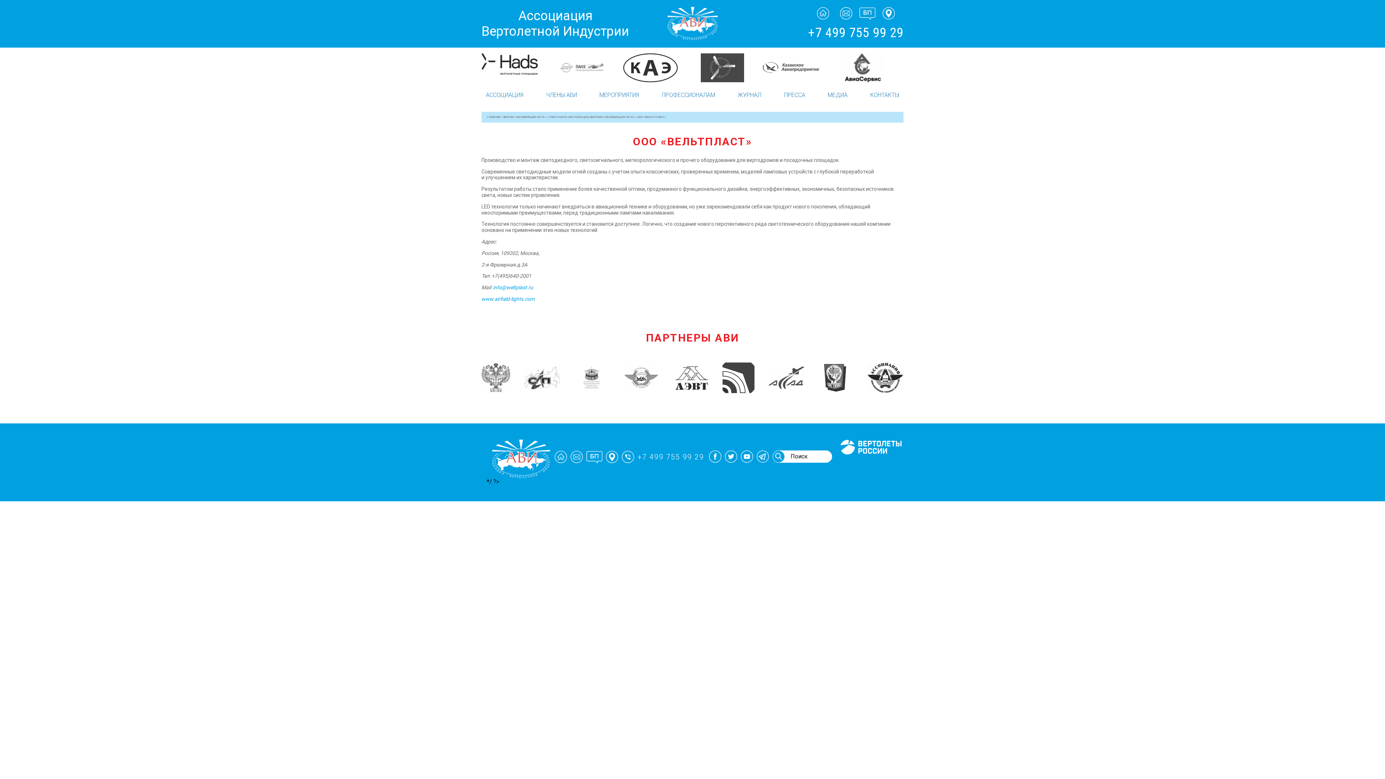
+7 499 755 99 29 (855, 32)
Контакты (884, 95)
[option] (517, 67)
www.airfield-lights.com (508, 299)
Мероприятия (619, 95)
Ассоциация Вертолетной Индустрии (555, 23)
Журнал (749, 95)
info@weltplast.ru (513, 287)
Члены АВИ (561, 95)
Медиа (838, 95)
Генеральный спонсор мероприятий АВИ (870, 463)
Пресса (794, 95)
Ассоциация (504, 95)
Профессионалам (688, 95)
